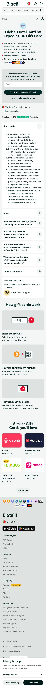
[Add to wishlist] (36, 18)
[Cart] (41, 3)
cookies (13, 665)
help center (17, 284)
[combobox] (21, 10)
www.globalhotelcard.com (23, 146)
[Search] (41, 10)
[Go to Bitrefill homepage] (13, 4)
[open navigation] (3, 3)
